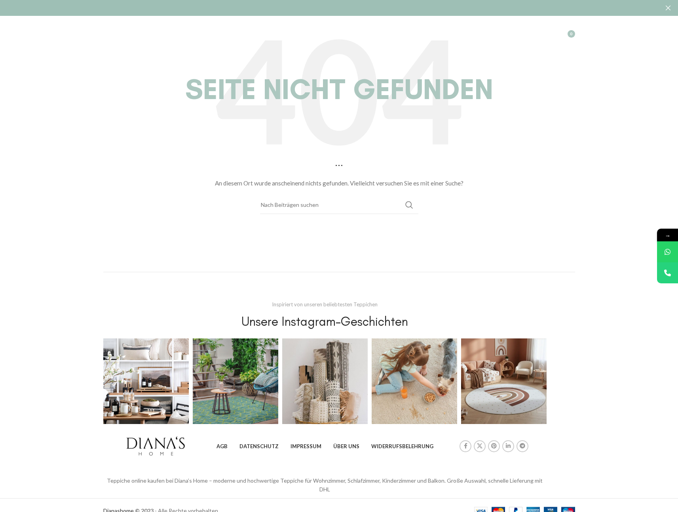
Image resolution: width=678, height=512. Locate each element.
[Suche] (529, 34)
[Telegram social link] (522, 446)
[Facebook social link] (465, 446)
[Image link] (155, 445)
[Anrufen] (667, 272)
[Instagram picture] (146, 381)
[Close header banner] (668, 8)
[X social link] (480, 446)
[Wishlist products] (545, 34)
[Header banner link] (339, 8)
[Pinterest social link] (494, 446)
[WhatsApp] (667, 251)
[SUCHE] (409, 205)
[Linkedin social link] (508, 446)
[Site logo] (140, 33)
